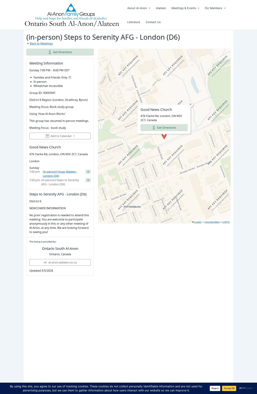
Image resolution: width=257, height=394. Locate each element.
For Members (213, 8)
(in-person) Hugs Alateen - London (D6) (60, 174)
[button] (148, 8)
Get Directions (62, 52)
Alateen (161, 8)
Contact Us (153, 22)
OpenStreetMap (212, 221)
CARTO (226, 221)
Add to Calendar (61, 136)
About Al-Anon (137, 8)
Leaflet (197, 221)
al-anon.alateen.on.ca (62, 262)
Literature (133, 22)
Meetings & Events (184, 8)
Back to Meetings (41, 43)
